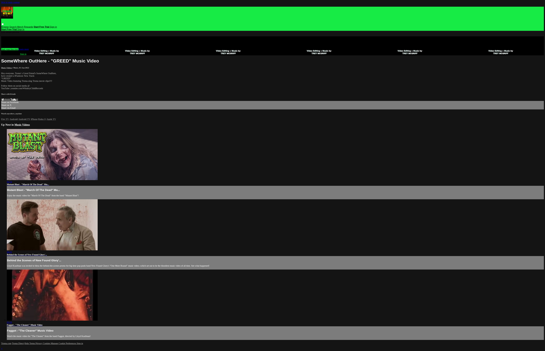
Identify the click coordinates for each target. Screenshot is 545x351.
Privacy (39, 343)
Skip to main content (10, 2)
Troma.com (6, 343)
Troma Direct (18, 343)
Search (13, 27)
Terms (32, 343)
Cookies (47, 343)
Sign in (53, 27)
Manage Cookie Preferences (64, 343)
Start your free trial (9, 49)
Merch (20, 27)
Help (26, 343)
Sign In (20, 29)
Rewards (28, 27)
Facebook (6, 99)
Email (15, 99)
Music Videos (6, 68)
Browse (5, 27)
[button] (3, 24)
